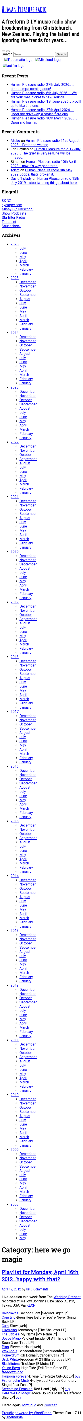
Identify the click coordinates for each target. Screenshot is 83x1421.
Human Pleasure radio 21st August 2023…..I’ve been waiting (45, 143)
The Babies (10, 1334)
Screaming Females (17, 1389)
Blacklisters (11, 1364)
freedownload (12, 1372)
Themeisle (14, 1417)
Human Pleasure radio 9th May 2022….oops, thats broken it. (41, 172)
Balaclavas (10, 1313)
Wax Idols (9, 1351)
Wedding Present (67, 1297)
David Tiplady (21, 178)
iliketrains (9, 1330)
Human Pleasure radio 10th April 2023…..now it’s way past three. (43, 164)
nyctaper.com (12, 205)
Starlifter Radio (13, 217)
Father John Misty (16, 1380)
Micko (15, 141)
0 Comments (39, 1289)
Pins (5, 1347)
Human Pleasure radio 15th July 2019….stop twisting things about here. (45, 180)
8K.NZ (6, 201)
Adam (15, 170)
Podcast (50, 1405)
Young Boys (11, 1368)
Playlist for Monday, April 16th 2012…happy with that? (40, 1276)
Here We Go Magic (16, 1393)
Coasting (8, 1317)
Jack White (10, 1359)
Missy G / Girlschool (17, 209)
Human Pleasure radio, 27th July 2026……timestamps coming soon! (42, 86)
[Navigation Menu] (8, 51)
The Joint (9, 222)
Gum (5, 1326)
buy (77, 1376)
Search (7, 54)
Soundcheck (11, 226)
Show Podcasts (14, 213)
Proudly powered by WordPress (27, 1413)
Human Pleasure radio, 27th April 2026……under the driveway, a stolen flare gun (42, 112)
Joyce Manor (12, 1338)
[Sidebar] (3, 51)
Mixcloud (29, 1405)
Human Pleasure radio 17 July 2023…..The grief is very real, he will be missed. (46, 153)
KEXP (31, 1305)
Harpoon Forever (15, 1376)
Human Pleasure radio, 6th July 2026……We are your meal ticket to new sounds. (44, 95)
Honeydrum (10, 1355)
